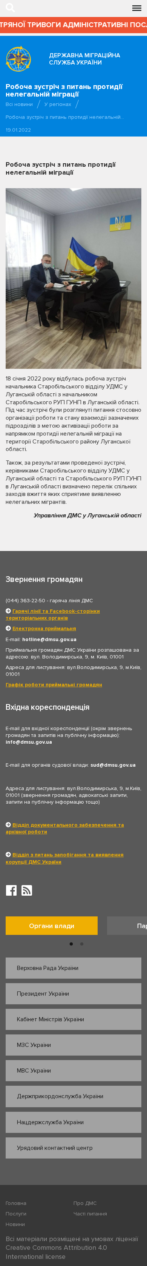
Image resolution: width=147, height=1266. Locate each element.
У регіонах (57, 104)
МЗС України (34, 1045)
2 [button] (82, 944)
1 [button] (71, 944)
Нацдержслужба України (50, 1122)
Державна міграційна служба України (84, 59)
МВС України (34, 1070)
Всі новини (19, 104)
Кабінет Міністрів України (50, 1019)
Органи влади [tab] (51, 926)
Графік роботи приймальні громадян (54, 684)
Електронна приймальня (44, 628)
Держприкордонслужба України (60, 1096)
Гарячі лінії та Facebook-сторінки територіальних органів (53, 614)
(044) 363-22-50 (25, 600)
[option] (56, 927)
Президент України (43, 993)
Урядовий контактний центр (55, 1148)
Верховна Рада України (47, 968)
